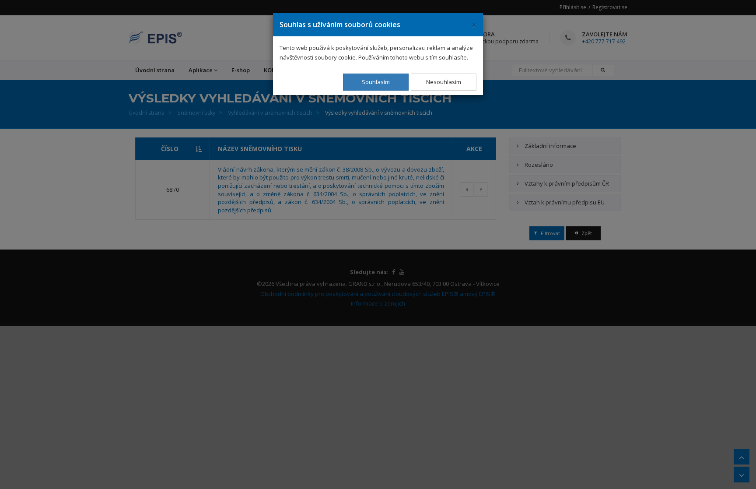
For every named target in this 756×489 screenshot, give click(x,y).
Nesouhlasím (443, 82)
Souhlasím (376, 82)
